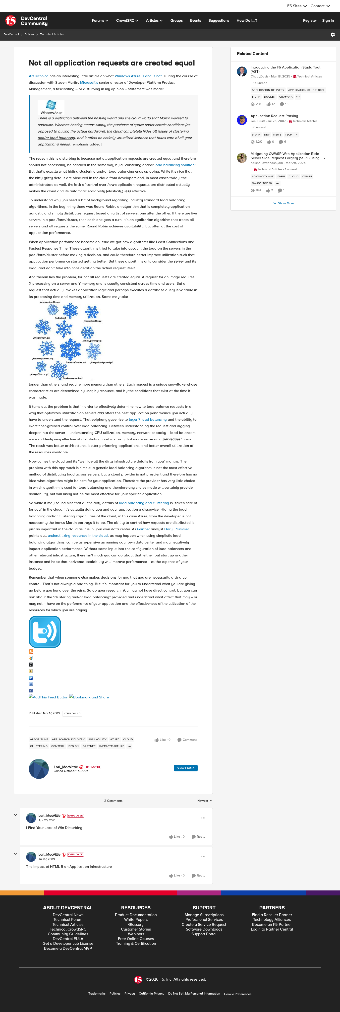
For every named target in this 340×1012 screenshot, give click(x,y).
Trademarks (97, 994)
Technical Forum (68, 919)
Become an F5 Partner (272, 924)
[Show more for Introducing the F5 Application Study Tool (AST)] (298, 97)
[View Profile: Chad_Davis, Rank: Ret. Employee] (242, 71)
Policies (115, 994)
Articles (29, 34)
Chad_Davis (259, 76)
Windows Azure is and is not (138, 76)
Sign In (328, 20)
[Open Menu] (332, 34)
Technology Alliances (272, 919)
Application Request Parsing (274, 116)
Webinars (136, 934)
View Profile (185, 768)
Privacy (129, 994)
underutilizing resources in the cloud (78, 535)
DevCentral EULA (68, 939)
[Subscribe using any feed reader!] (48, 697)
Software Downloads (204, 929)
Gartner (143, 529)
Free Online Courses (136, 939)
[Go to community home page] (26, 21)
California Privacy (151, 994)
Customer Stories (136, 929)
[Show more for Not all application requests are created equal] (129, 746)
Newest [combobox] (205, 801)
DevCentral (11, 34)
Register (310, 20)
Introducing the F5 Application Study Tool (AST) (285, 69)
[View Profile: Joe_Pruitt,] (242, 120)
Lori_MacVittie (66, 767)
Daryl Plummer (176, 529)
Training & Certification (136, 943)
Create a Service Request (204, 924)
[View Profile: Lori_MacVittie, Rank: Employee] (39, 769)
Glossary (136, 924)
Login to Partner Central (272, 929)
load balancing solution (174, 165)
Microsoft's (89, 82)
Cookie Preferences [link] (237, 994)
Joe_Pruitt (258, 121)
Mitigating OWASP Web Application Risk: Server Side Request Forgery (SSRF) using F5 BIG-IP (288, 156)
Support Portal (204, 934)
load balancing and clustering (144, 503)
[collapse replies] (15, 815)
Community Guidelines (68, 934)
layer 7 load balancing (148, 419)
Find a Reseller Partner (272, 915)
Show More (286, 203)
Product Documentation (136, 915)
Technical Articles (52, 34)
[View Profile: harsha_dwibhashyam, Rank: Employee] (242, 158)
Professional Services (204, 919)
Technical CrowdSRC (68, 929)
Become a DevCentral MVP (68, 948)
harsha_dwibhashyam (267, 163)
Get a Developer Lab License (68, 943)
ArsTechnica (39, 76)
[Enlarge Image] (115, 107)
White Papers (136, 919)
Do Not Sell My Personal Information (194, 994)
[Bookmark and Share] (89, 697)
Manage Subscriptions (204, 915)
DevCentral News (68, 915)
